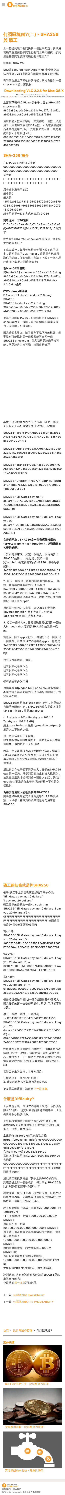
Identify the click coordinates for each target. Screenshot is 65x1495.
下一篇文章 (40, 1088)
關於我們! (6, 1489)
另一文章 (19, 1282)
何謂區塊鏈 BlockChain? (28, 1295)
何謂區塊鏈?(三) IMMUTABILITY (33, 1301)
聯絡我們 (17, 1489)
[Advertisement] (30, 19)
